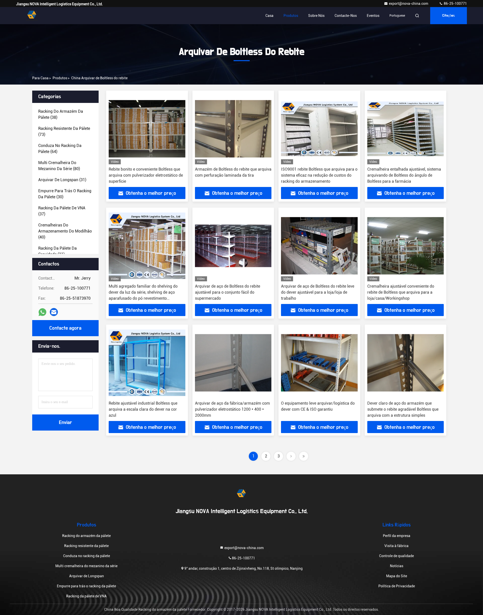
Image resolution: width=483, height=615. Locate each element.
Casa (269, 16)
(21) (57, 251)
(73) (64, 131)
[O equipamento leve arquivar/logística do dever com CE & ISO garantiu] (319, 362)
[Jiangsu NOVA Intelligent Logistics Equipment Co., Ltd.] (32, 16)
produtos (60, 78)
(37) (61, 211)
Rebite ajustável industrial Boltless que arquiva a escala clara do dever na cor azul (143, 409)
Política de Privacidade (396, 586)
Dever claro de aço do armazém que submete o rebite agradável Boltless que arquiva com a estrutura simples (402, 409)
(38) (60, 114)
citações (448, 15)
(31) (62, 179)
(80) (59, 165)
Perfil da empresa (396, 536)
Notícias (396, 566)
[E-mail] (54, 312)
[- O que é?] (42, 312)
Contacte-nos (346, 16)
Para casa (40, 78)
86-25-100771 (455, 4)
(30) (64, 193)
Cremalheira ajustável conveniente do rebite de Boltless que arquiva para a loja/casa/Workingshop (400, 292)
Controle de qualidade (396, 556)
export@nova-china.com (409, 4)
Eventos (373, 16)
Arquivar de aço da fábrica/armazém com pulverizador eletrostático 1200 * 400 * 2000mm (232, 409)
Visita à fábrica (396, 546)
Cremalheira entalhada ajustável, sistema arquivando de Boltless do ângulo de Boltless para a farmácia (404, 175)
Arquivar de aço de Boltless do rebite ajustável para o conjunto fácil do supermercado (227, 292)
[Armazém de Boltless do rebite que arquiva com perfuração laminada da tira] (233, 128)
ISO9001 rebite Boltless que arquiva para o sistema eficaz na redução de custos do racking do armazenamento (319, 175)
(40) (65, 231)
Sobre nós (316, 16)
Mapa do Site (396, 576)
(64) (60, 148)
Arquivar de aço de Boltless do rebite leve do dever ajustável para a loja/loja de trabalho (317, 292)
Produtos (291, 16)
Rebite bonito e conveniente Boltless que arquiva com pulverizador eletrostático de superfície (146, 175)
